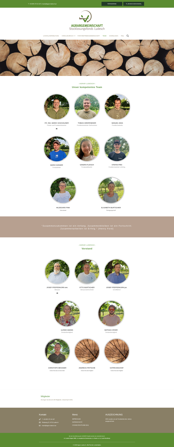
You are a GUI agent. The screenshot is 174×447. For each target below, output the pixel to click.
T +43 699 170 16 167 (34, 4)
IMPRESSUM (76, 419)
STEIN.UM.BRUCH (67, 36)
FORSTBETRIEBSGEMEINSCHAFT (89, 36)
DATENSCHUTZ (77, 422)
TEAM (104, 36)
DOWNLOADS (113, 36)
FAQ (122, 36)
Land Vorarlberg (106, 438)
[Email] (56, 129)
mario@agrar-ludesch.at (49, 4)
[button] (112, 4)
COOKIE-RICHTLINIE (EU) (80, 425)
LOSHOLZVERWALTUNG (51, 36)
